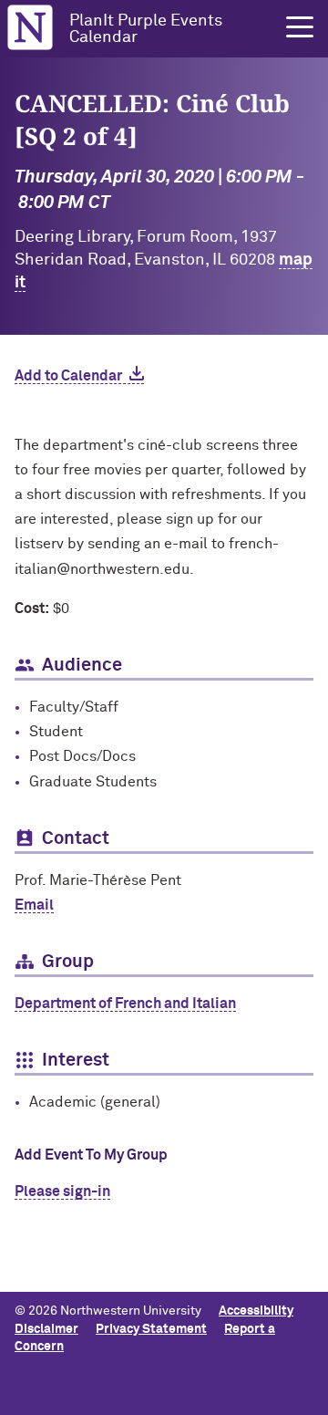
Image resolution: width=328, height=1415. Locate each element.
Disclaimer (46, 1329)
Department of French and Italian (125, 1003)
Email (34, 905)
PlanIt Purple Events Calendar (145, 29)
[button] (299, 27)
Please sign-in (62, 1191)
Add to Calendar (68, 376)
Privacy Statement (151, 1329)
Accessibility (256, 1311)
